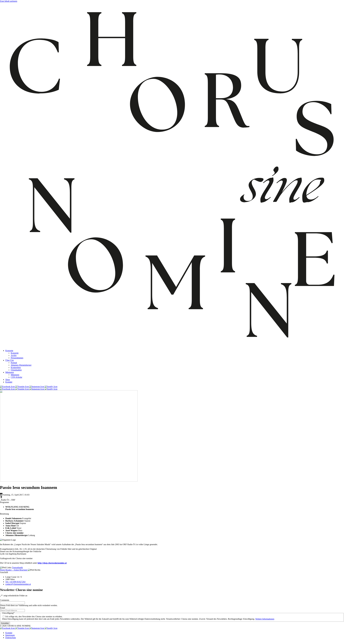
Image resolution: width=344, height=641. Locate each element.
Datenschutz (10, 637)
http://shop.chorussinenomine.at (52, 563)
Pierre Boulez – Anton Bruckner (14, 570)
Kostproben (16, 367)
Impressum (10, 635)
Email (2, 608)
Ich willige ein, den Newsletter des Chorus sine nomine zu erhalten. (33, 616)
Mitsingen (9, 372)
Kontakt (8, 382)
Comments (4, 600)
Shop (7, 379)
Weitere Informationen (264, 619)
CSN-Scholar (16, 377)
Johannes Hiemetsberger (21, 365)
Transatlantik (17, 567)
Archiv (14, 355)
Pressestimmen (17, 358)
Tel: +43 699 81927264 (15, 582)
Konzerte (9, 350)
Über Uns (9, 360)
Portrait (14, 363)
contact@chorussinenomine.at (18, 584)
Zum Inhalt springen (8, 1)
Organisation (16, 370)
